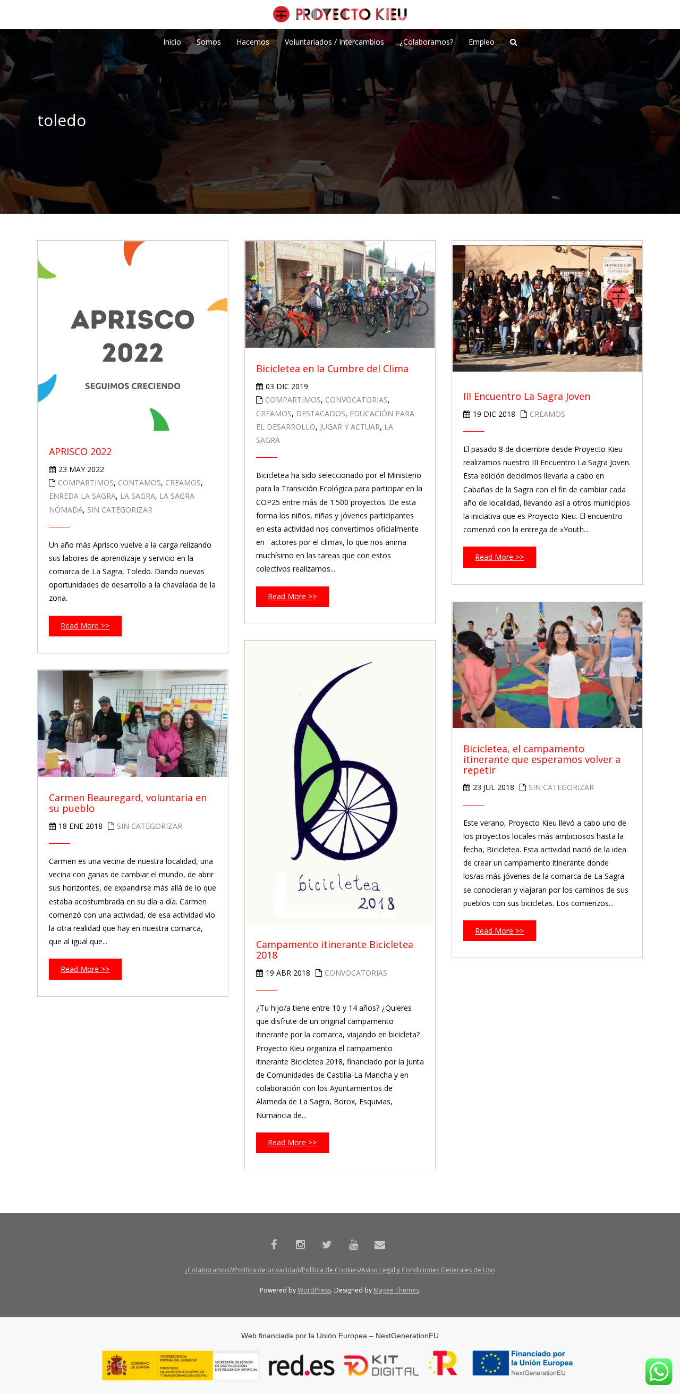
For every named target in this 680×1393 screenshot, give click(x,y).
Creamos (183, 482)
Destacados (320, 413)
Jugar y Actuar (350, 427)
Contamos (139, 482)
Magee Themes (396, 1290)
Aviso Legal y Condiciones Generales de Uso (428, 1269)
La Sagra (137, 496)
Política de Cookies (330, 1269)
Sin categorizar (119, 510)
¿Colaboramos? (208, 1269)
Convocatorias (356, 400)
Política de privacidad (267, 1269)
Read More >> (85, 625)
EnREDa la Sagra (82, 496)
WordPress (314, 1290)
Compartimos (86, 482)
